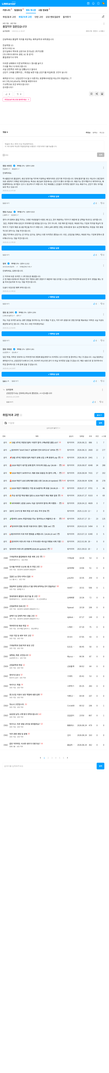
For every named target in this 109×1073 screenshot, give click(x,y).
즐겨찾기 (67, 16)
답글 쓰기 (6, 203)
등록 (100, 155)
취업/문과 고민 (9, 16)
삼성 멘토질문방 (53, 16)
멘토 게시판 (31, 10)
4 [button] (55, 757)
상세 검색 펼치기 (52, 428)
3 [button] (52, 757)
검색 (100, 423)
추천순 (88, 132)
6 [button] (63, 757)
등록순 (95, 132)
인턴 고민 (39, 16)
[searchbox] (49, 766)
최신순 (102, 132)
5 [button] (59, 757)
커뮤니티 (6, 10)
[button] (40, 757)
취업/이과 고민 (25, 16)
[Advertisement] (53, 113)
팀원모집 (18, 10)
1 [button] (44, 757)
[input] (53, 146)
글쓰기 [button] (99, 415)
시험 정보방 (43, 10)
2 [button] (48, 757)
